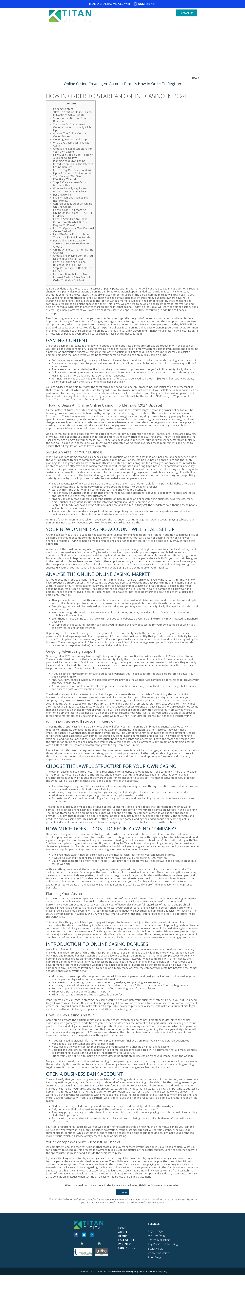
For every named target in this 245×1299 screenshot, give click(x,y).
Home (125, 21)
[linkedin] (92, 1235)
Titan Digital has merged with (110, 4)
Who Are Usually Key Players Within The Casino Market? (70, 190)
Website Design (157, 1235)
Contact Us (186, 13)
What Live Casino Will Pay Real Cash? (71, 144)
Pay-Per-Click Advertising (163, 1244)
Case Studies (175, 21)
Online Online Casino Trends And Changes (73, 251)
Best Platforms (62, 194)
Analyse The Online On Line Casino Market (69, 135)
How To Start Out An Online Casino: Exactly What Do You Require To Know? (70, 222)
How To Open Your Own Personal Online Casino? (73, 229)
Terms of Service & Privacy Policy (153, 1271)
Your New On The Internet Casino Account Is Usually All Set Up (73, 127)
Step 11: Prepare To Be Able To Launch (72, 269)
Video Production (158, 1253)
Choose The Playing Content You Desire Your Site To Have (73, 257)
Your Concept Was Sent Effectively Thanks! (67, 177)
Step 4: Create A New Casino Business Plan (70, 184)
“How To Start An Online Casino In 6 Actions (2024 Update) (72, 113)
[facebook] (76, 1235)
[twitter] (84, 1235)
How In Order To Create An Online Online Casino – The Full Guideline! (72, 213)
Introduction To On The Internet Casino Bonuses (73, 165)
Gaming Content (63, 109)
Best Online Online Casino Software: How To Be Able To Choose (71, 243)
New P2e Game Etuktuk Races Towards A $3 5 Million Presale (71, 236)
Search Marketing (159, 1240)
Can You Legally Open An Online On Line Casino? (72, 205)
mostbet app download (118, 428)
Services (158, 21)
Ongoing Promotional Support (72, 139)
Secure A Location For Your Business (69, 119)
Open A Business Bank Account (72, 173)
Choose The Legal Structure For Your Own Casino (72, 150)
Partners (190, 21)
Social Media (155, 1248)
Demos (145, 21)
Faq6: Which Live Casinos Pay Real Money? (70, 199)
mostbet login (133, 333)
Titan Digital (89, 1271)
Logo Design (155, 1231)
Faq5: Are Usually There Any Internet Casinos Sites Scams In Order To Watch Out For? (72, 277)
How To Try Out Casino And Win (72, 170)
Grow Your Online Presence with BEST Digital (117, 1271)
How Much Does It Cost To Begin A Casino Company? (73, 156)
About (135, 21)
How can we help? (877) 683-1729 (151, 13)
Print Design (155, 1257)
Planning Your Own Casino (69, 161)
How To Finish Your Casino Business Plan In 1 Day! (69, 263)
